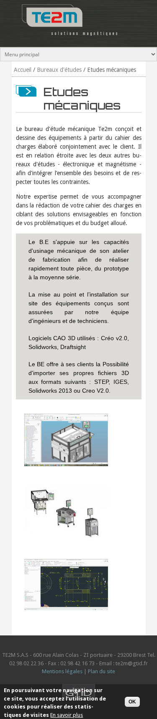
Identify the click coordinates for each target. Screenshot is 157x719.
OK (132, 702)
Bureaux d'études (59, 69)
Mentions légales (62, 671)
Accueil (22, 69)
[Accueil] (67, 38)
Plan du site (101, 671)
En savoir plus (66, 715)
